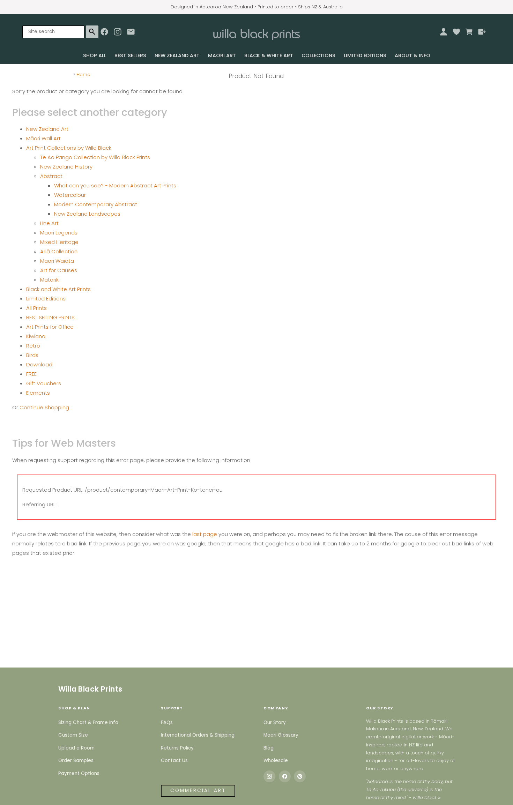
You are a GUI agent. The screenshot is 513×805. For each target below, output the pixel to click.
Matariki (50, 279)
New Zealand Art (47, 129)
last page (204, 534)
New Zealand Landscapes (87, 213)
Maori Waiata (57, 260)
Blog (268, 748)
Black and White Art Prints (58, 289)
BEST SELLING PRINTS (50, 317)
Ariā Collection (58, 251)
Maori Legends (58, 232)
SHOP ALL (94, 55)
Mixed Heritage (59, 242)
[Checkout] (482, 32)
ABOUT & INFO (412, 55)
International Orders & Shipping (198, 735)
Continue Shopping (44, 407)
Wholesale (275, 760)
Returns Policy (177, 748)
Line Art (49, 223)
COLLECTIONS (318, 55)
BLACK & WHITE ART (268, 55)
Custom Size (73, 735)
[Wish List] (456, 32)
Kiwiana (35, 336)
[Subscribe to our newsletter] (131, 33)
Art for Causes (58, 270)
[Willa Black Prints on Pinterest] (300, 776)
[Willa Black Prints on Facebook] (285, 776)
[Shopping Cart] (469, 32)
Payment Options (78, 773)
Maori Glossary (280, 735)
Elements (38, 392)
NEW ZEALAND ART (177, 55)
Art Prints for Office (50, 326)
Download (39, 364)
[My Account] (443, 32)
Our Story (274, 722)
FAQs (167, 722)
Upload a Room (76, 748)
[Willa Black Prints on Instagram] (269, 776)
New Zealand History (66, 166)
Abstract (51, 176)
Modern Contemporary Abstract (95, 204)
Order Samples (76, 760)
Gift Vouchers (43, 383)
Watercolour (70, 195)
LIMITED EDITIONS (365, 55)
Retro (33, 345)
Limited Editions (46, 298)
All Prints (36, 308)
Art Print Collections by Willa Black (68, 147)
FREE (31, 374)
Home (83, 74)
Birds (32, 355)
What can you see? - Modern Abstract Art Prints (115, 185)
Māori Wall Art (43, 138)
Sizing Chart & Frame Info (88, 722)
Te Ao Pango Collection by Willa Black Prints (95, 157)
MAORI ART (222, 55)
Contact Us (174, 760)
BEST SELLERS (130, 55)
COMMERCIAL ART (198, 790)
